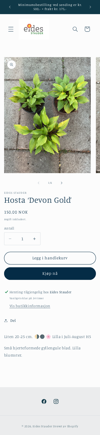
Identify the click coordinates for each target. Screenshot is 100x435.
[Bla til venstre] (38, 183)
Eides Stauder (43, 426)
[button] (11, 29)
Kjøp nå (50, 273)
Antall (9, 228)
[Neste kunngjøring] (90, 7)
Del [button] (13, 320)
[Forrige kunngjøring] (9, 7)
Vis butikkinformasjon (29, 306)
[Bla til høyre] (61, 183)
